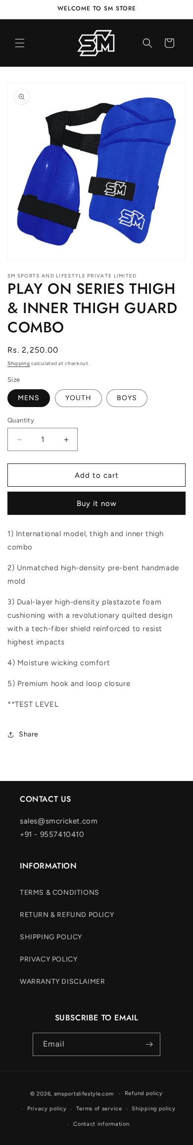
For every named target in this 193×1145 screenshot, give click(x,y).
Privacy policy (47, 1108)
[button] (20, 43)
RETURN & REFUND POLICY (67, 915)
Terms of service (99, 1108)
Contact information (101, 1124)
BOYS (127, 398)
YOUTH (78, 398)
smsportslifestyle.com (84, 1094)
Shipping (18, 363)
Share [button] (29, 734)
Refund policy (144, 1093)
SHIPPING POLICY (51, 937)
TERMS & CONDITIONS (59, 892)
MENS (29, 398)
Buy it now (97, 503)
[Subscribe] (149, 1044)
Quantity (20, 420)
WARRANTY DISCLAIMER (62, 981)
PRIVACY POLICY (48, 959)
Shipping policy (154, 1108)
